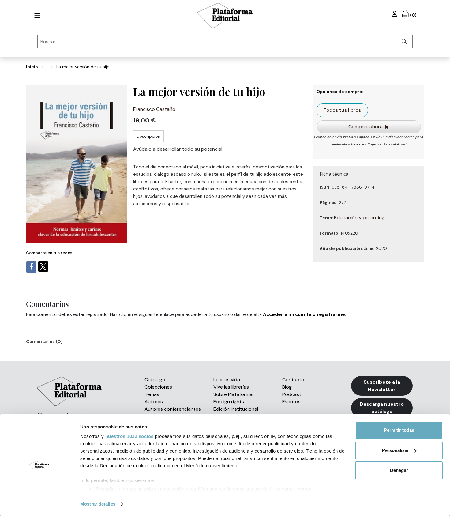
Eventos (291, 401)
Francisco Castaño (154, 109)
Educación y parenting (359, 217)
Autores (153, 401)
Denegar (399, 470)
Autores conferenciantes (172, 409)
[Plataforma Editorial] (225, 15)
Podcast (291, 394)
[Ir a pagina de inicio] (37, 15)
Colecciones (158, 387)
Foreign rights (228, 401)
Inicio (32, 67)
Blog (287, 387)
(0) (412, 15)
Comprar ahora (365, 126)
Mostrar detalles (97, 504)
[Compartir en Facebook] (31, 267)
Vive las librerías (231, 387)
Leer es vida (226, 379)
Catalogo (154, 379)
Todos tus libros (342, 110)
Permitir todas (399, 430)
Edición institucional (235, 409)
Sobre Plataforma (233, 394)
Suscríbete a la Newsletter (382, 386)
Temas (151, 394)
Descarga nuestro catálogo (382, 408)
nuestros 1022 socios (129, 436)
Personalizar (395, 450)
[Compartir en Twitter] (43, 266)
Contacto (293, 379)
